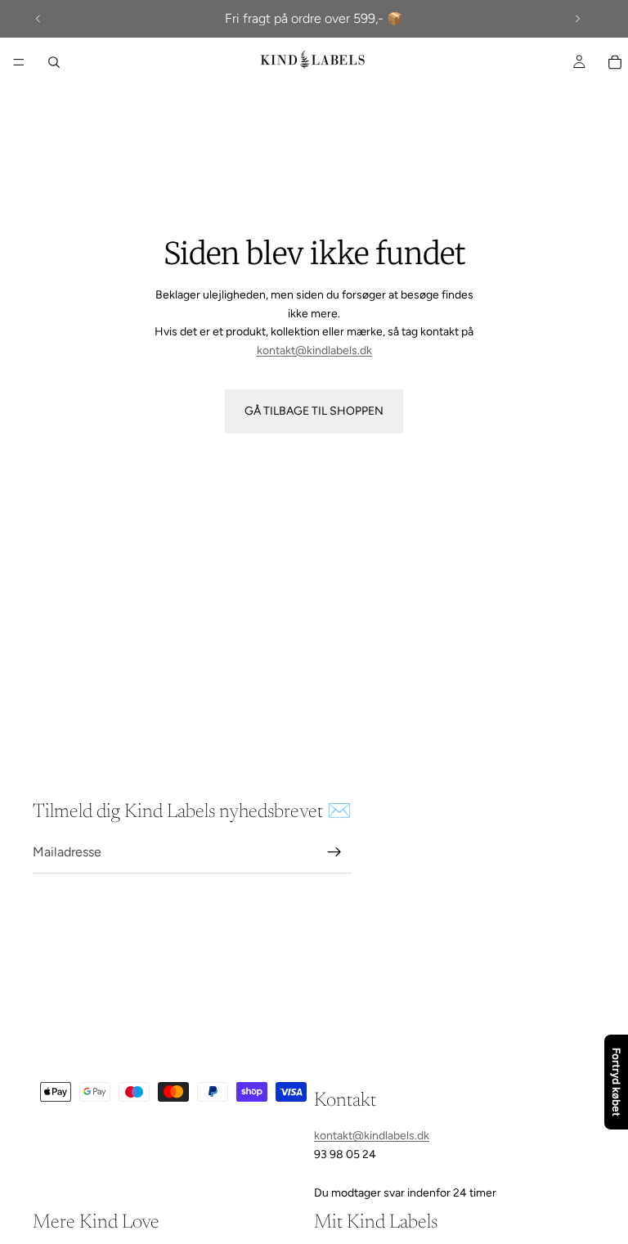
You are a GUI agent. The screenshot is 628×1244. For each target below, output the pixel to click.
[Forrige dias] (38, 19)
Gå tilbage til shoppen (314, 411)
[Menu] (19, 62)
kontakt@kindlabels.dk (314, 350)
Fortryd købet (616, 1082)
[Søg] (54, 62)
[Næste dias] (577, 19)
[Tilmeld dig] (334, 852)
